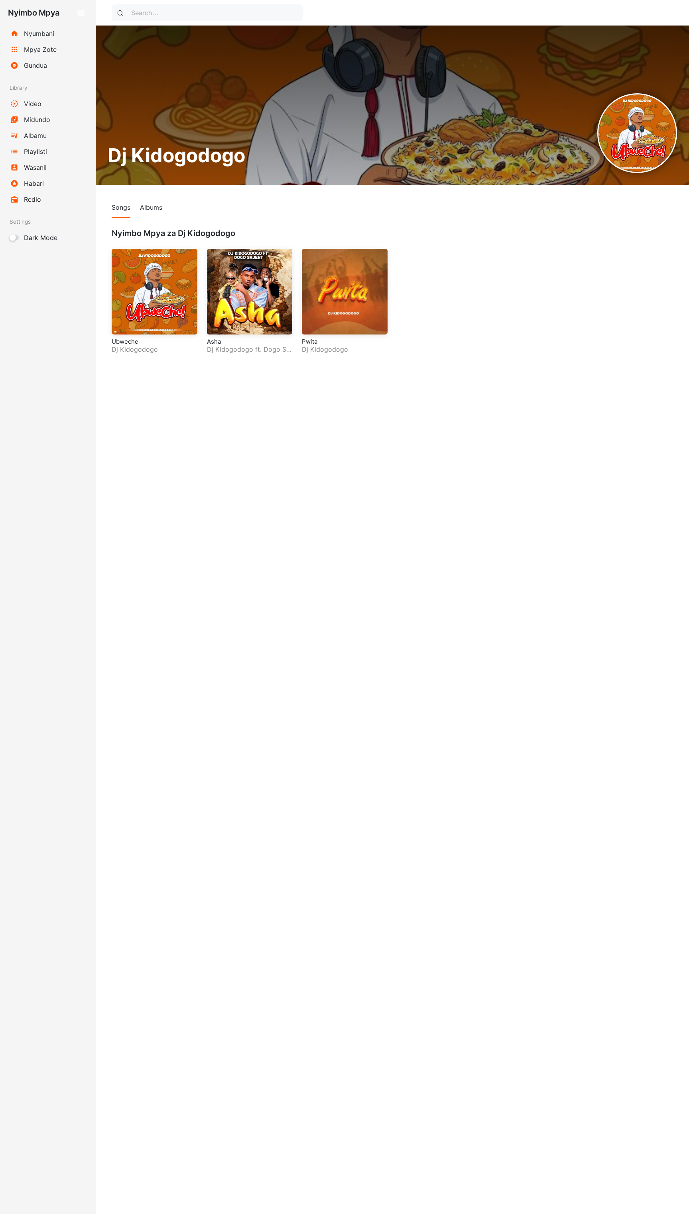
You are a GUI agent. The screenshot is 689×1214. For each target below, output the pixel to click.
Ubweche (125, 341)
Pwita (309, 341)
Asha (214, 341)
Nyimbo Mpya (33, 13)
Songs (121, 207)
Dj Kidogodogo (135, 349)
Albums (151, 207)
